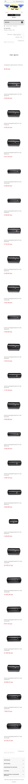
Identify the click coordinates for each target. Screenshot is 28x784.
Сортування (9, 34)
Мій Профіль (7, 763)
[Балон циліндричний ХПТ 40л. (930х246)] (14, 318)
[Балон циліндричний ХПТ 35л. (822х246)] (14, 376)
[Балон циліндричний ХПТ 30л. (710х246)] (14, 464)
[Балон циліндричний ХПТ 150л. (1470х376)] (14, 610)
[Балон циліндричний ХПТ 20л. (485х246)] (14, 522)
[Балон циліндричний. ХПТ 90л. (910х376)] (14, 84)
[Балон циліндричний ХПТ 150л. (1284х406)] (14, 639)
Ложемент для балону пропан (13, 65)
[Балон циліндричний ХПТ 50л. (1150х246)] (14, 289)
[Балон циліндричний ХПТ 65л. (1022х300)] (14, 172)
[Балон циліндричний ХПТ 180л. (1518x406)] (14, 581)
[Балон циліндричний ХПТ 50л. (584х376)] (14, 259)
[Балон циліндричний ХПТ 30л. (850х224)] (14, 435)
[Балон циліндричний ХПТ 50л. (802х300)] (14, 230)
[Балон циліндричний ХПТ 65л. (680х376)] (14, 143)
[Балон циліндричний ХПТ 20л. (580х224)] (14, 493)
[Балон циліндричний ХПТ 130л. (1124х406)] (14, 727)
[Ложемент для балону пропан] (14, 55)
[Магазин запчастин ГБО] (14, 7)
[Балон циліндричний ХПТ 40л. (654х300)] (14, 347)
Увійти (14, 17)
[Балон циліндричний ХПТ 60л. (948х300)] (14, 201)
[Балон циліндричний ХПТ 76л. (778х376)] (14, 113)
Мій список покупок (14, 2)
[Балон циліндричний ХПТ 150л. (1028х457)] (14, 668)
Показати (18, 37)
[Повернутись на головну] (4, 26)
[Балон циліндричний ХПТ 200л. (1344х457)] (14, 551)
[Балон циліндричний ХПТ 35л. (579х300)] (14, 405)
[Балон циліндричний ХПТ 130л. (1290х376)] (14, 697)
